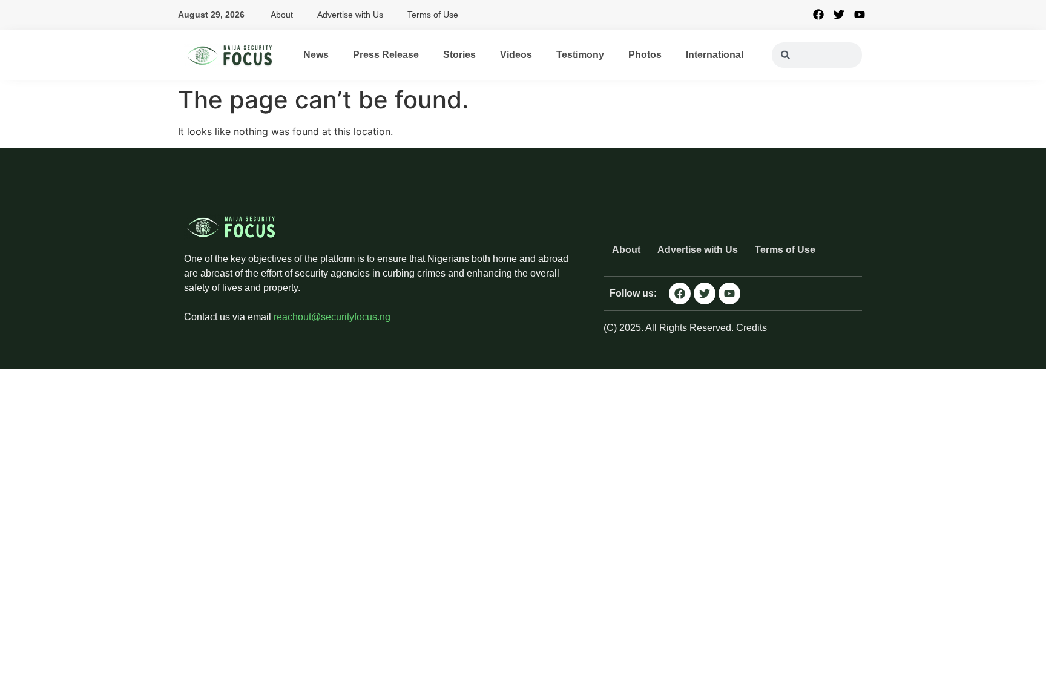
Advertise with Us (350, 14)
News (316, 55)
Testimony (580, 55)
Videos (516, 55)
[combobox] (817, 55)
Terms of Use (432, 14)
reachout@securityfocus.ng (332, 317)
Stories (459, 55)
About (282, 14)
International (714, 55)
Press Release (386, 55)
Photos (645, 55)
